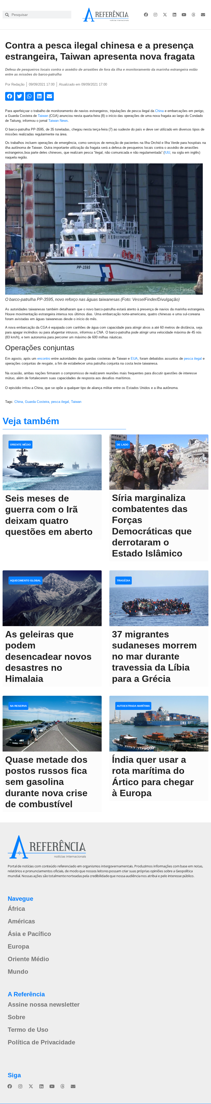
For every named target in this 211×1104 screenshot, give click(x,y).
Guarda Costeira (37, 402)
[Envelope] (203, 15)
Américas (21, 921)
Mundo (18, 971)
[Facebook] (146, 15)
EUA (134, 358)
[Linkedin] (174, 15)
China (159, 111)
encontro (43, 358)
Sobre (16, 1017)
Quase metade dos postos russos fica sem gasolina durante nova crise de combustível (46, 781)
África (16, 908)
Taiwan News (58, 121)
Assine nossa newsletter (44, 1004)
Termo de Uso (28, 1029)
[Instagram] (155, 15)
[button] (9, 96)
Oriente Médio (28, 958)
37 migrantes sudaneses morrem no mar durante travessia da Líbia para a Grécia (154, 656)
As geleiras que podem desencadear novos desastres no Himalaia (48, 656)
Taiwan (43, 116)
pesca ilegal (193, 358)
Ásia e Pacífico (29, 933)
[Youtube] (184, 15)
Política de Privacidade (41, 1042)
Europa (18, 946)
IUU (167, 152)
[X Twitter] (165, 15)
